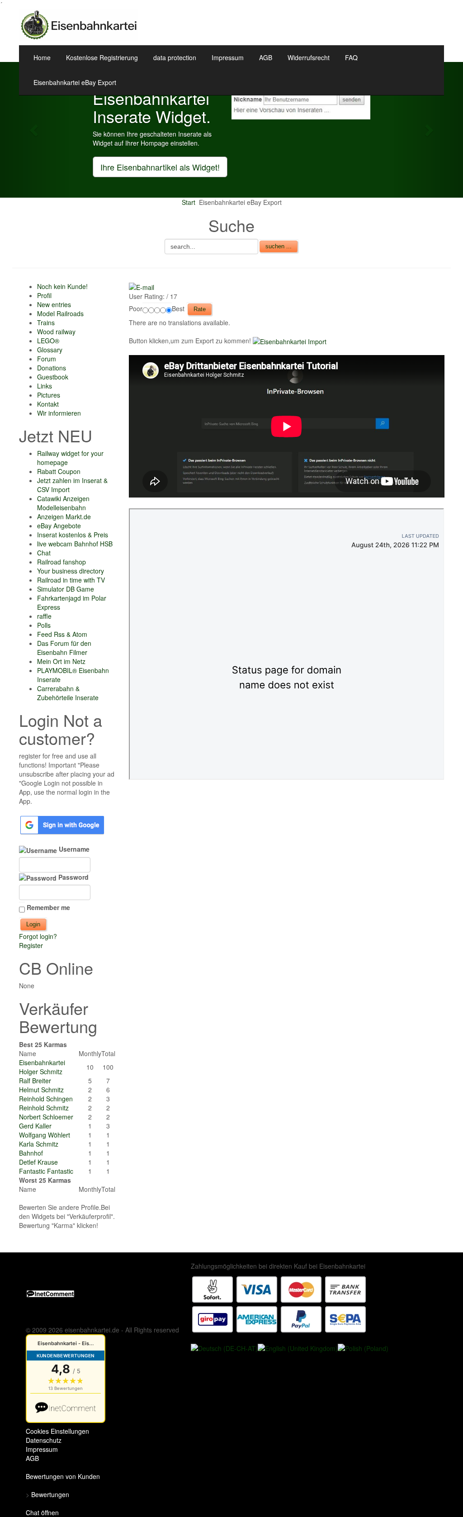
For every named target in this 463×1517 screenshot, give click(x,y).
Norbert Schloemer (46, 1116)
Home (42, 57)
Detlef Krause (38, 1161)
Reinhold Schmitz (44, 1107)
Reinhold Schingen (46, 1098)
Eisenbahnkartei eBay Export (74, 82)
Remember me (48, 907)
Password (73, 877)
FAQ (351, 57)
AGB (265, 57)
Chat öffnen (42, 1512)
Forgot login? (38, 936)
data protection (174, 57)
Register (31, 945)
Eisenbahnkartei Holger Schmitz (42, 1067)
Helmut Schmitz (41, 1089)
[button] (35, 130)
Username (73, 848)
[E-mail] (141, 286)
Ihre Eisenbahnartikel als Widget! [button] (160, 167)
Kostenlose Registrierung (102, 57)
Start (188, 202)
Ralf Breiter (35, 1080)
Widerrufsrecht (309, 57)
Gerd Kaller (35, 1125)
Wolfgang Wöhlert (44, 1134)
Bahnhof (31, 1152)
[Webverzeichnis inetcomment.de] (50, 1293)
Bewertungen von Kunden (63, 1476)
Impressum (228, 57)
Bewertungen (50, 1494)
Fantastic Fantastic (46, 1171)
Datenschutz (43, 1440)
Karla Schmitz (38, 1143)
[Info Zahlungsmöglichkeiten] (279, 1303)
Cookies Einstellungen (57, 1431)
